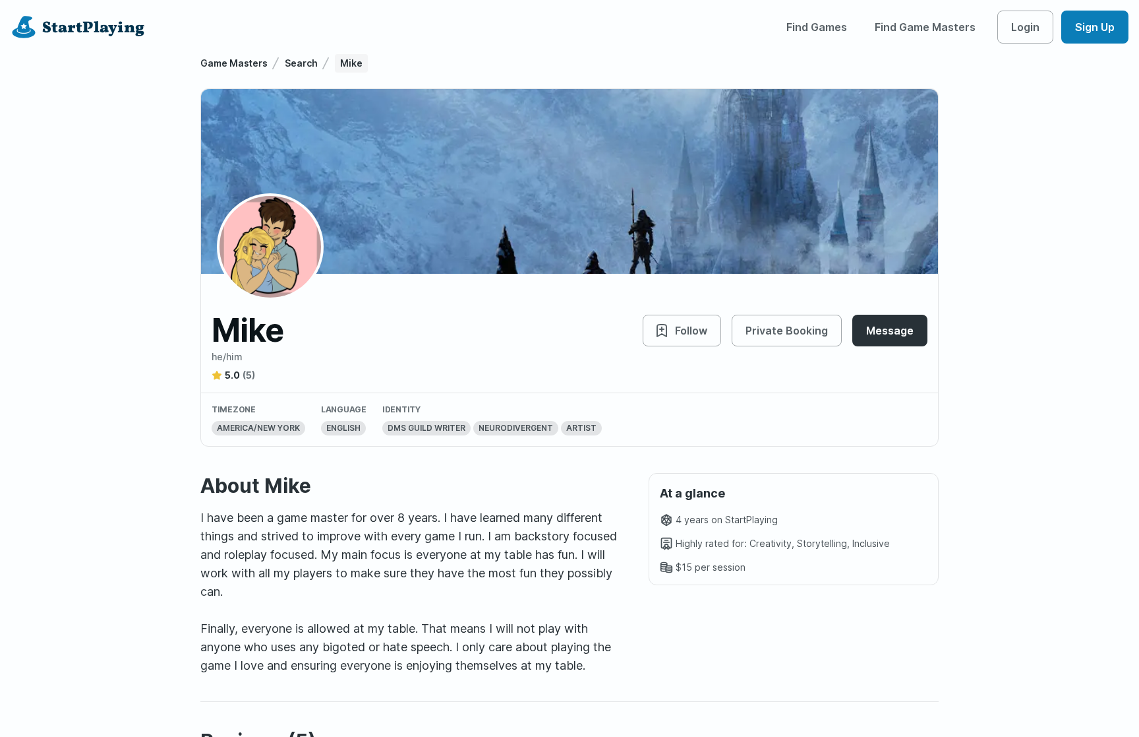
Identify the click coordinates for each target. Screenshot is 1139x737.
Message (890, 330)
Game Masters (234, 63)
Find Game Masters (925, 27)
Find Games (816, 27)
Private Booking (786, 330)
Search (301, 63)
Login (1025, 27)
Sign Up (1095, 27)
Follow (691, 330)
